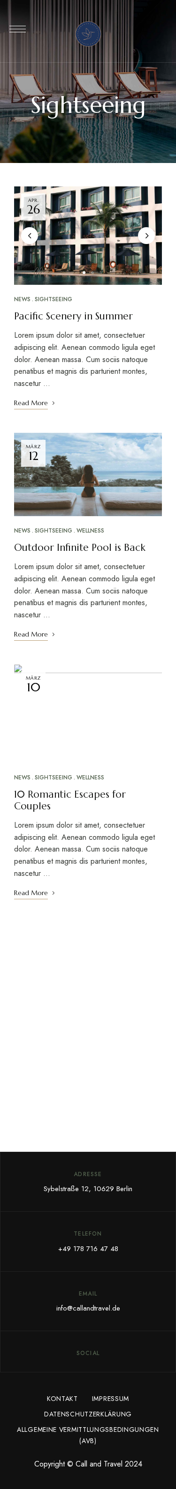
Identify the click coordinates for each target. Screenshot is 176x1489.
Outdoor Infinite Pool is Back (79, 547)
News (22, 299)
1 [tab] (84, 272)
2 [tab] (92, 272)
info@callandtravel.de (88, 1308)
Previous (29, 235)
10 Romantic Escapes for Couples (70, 800)
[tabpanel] (87, 235)
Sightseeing (53, 299)
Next (146, 235)
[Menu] (17, 29)
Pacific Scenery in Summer (73, 316)
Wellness (90, 530)
